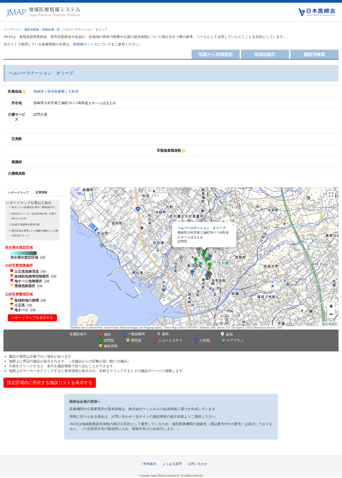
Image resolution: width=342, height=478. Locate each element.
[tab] (18, 192)
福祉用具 (111, 346)
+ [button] (331, 306)
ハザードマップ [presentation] (18, 192)
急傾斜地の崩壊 (26, 300)
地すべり (21, 310)
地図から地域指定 (216, 54)
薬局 (229, 334)
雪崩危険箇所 (24, 286)
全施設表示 (78, 334)
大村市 (73, 91)
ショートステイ (170, 340)
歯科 (165, 334)
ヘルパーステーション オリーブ (201, 227)
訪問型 (109, 340)
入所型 (204, 340)
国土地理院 (329, 324)
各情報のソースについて (92, 44)
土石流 (19, 305)
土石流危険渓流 (26, 271)
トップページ (12, 29)
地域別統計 (265, 54)
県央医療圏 (56, 91)
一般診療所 (136, 334)
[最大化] (331, 195)
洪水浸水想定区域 (24, 257)
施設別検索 (31, 29)
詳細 (42, 257)
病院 (107, 334)
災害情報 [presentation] (41, 192)
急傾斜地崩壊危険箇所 (31, 276)
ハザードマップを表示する (32, 318)
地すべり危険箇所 (28, 281)
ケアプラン (235, 340)
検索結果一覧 (51, 29)
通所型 (136, 340)
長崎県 (38, 91)
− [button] (331, 314)
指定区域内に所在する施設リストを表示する (49, 382)
